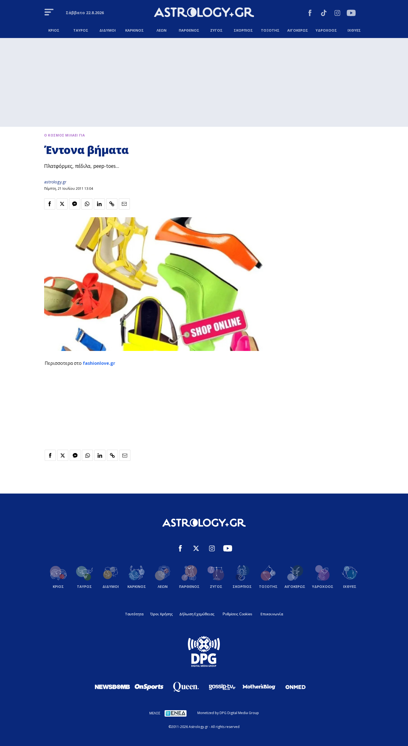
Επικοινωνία (272, 613)
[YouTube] (351, 14)
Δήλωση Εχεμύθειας (196, 613)
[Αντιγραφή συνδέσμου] (111, 203)
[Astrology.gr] (204, 13)
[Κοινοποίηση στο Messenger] (74, 203)
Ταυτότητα (134, 613)
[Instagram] (337, 14)
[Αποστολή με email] (124, 203)
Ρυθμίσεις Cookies (237, 614)
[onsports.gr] (149, 686)
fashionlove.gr (99, 363)
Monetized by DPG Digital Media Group (228, 712)
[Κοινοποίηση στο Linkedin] (99, 203)
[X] (196, 549)
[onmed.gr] (295, 687)
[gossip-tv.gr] (222, 687)
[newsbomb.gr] (112, 686)
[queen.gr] (185, 687)
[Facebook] (309, 14)
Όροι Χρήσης (161, 613)
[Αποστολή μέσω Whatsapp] (86, 203)
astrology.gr (55, 181)
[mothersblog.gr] (259, 687)
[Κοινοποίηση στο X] (62, 203)
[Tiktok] (323, 14)
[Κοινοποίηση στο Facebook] (49, 203)
